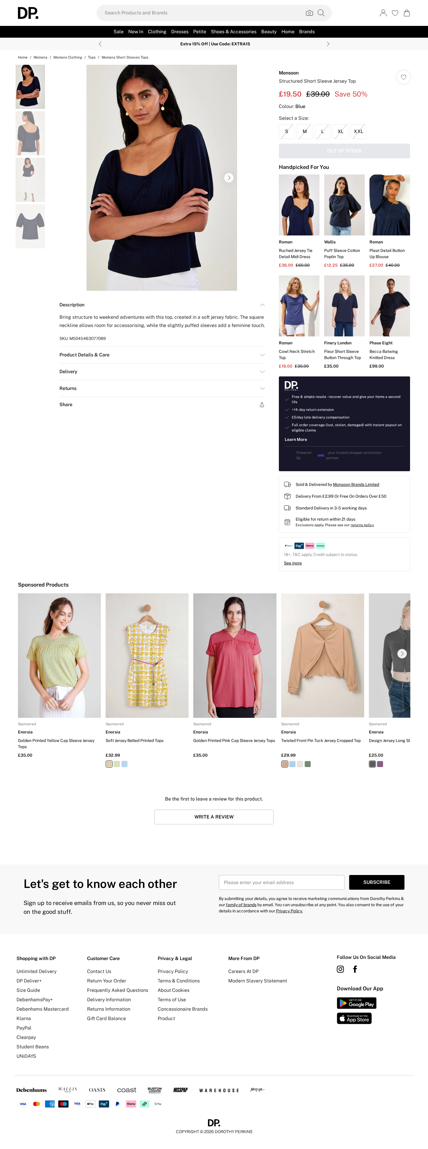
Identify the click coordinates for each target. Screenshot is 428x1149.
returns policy (362, 525)
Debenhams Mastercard (42, 1009)
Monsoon (289, 73)
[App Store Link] (357, 1010)
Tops (92, 57)
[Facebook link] (355, 969)
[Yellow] (109, 764)
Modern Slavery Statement (257, 981)
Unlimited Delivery (36, 971)
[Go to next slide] (229, 177)
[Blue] (124, 764)
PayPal (23, 1028)
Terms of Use (172, 999)
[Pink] (380, 764)
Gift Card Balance (106, 1018)
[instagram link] (340, 969)
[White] (300, 764)
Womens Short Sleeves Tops (124, 57)
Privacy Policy (173, 971)
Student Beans (32, 1047)
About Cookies (173, 990)
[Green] (117, 764)
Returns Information (108, 1009)
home (23, 57)
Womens (40, 57)
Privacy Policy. (289, 911)
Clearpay (26, 1037)
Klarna (23, 1018)
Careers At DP (243, 971)
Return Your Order (106, 981)
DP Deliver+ (29, 981)
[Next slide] (328, 44)
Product (166, 1018)
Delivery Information (109, 999)
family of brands (241, 904)
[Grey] (372, 764)
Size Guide (28, 990)
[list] (161, 178)
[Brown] (284, 764)
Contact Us (99, 971)
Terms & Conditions (179, 981)
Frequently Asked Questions (117, 990)
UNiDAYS (26, 1056)
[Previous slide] (100, 44)
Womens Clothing (67, 57)
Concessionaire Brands (183, 1009)
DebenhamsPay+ (34, 999)
